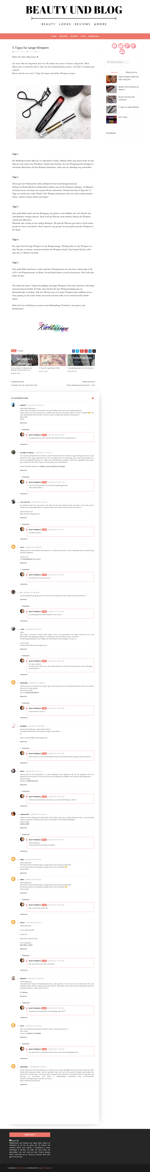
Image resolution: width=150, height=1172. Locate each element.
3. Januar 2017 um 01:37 (43, 453)
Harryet (23, 405)
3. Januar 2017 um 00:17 (35, 405)
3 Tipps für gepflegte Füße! (49, 368)
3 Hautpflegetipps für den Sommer (81, 368)
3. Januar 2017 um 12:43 (55, 482)
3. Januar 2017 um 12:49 (55, 754)
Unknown (23, 683)
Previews (63, 36)
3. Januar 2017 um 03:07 (33, 547)
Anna (22, 859)
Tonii (22, 629)
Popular (114, 72)
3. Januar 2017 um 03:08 (30, 593)
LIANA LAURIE (24, 824)
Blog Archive (131, 72)
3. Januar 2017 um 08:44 (36, 683)
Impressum (94, 36)
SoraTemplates (21, 1168)
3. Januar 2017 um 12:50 (55, 797)
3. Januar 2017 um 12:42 (55, 435)
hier (22, 275)
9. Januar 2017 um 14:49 (55, 840)
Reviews (74, 36)
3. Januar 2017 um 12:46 (55, 661)
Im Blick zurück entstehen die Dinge (52, 466)
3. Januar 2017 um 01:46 (39, 502)
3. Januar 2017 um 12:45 (55, 575)
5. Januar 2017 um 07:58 (35, 979)
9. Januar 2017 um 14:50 (55, 1008)
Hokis (22, 923)
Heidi (22, 771)
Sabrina (23, 978)
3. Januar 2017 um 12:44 (55, 530)
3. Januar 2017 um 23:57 (38, 814)
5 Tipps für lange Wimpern (128, 107)
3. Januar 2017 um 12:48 (55, 708)
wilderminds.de (32, 781)
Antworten (23, 423)
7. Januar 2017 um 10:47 (33, 1026)
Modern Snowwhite (34, 1033)
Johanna (23, 726)
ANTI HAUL (123, 117)
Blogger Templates (44, 1168)
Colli (22, 547)
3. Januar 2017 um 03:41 (33, 629)
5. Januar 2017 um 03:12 (33, 923)
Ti (21, 592)
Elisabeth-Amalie (27, 453)
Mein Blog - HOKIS (26, 945)
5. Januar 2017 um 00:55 (32, 860)
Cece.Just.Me (25, 502)
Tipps (83, 36)
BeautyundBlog (35, 435)
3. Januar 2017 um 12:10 (33, 771)
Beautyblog (27, 559)
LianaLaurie (24, 814)
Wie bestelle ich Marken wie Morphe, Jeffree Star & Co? (21, 369)
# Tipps (20, 351)
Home (53, 36)
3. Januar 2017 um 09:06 (35, 726)
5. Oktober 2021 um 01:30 (37, 1067)
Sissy (22, 1026)
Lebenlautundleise (32, 692)
